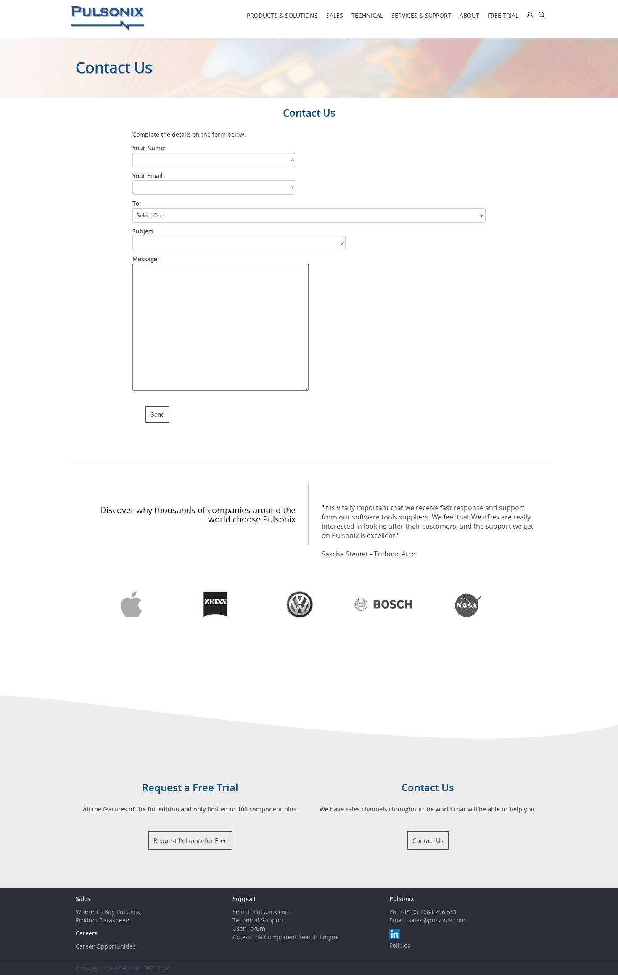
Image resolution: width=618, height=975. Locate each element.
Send (157, 414)
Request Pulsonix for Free (190, 840)
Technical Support (258, 920)
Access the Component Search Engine (285, 937)
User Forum (248, 929)
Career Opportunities (106, 946)
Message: (145, 259)
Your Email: (148, 176)
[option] (141, 604)
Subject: (143, 231)
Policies (399, 945)
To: (136, 203)
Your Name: (149, 148)
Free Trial (503, 15)
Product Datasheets (103, 920)
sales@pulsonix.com (436, 920)
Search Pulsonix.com (261, 912)
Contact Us (428, 840)
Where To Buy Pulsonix (108, 912)
